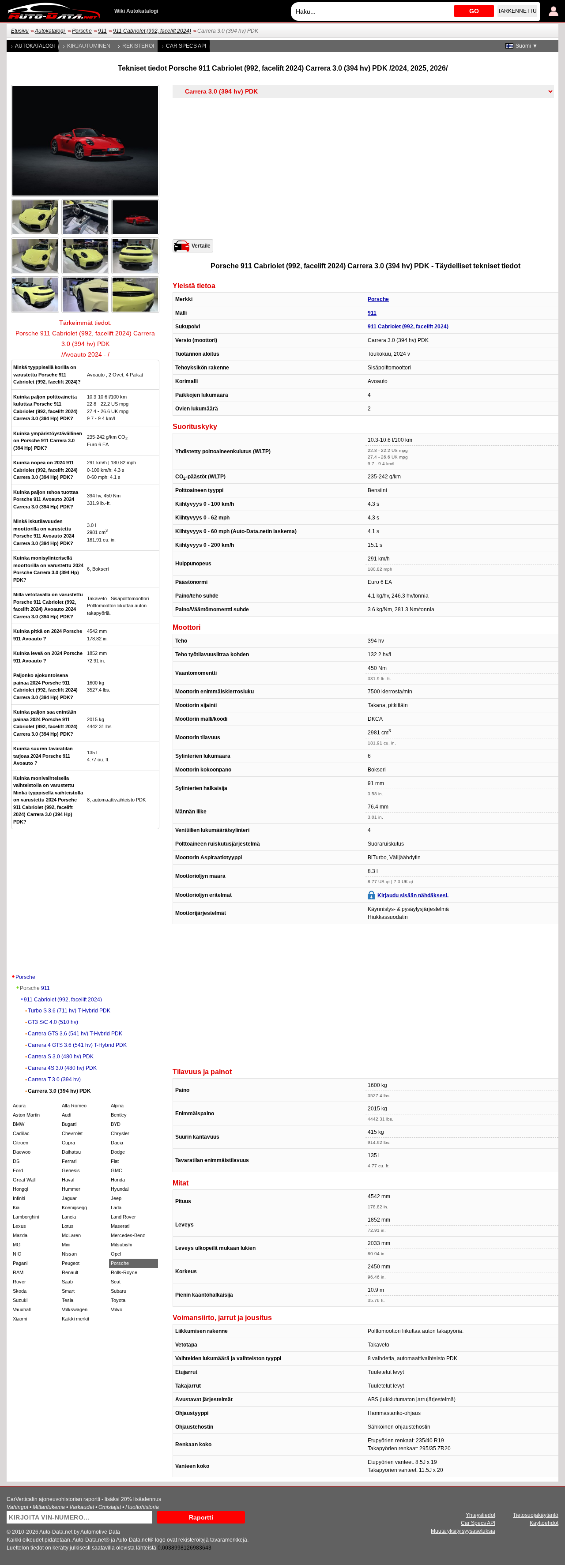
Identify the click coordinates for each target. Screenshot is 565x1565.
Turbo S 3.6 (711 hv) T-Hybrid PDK (69, 1011)
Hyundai (119, 1189)
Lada (116, 1207)
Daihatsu (71, 1152)
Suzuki (20, 1300)
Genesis (71, 1170)
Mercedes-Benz (128, 1235)
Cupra (68, 1142)
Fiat (115, 1161)
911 (102, 31)
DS (16, 1161)
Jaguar (69, 1198)
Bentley (119, 1114)
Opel (116, 1254)
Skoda (19, 1291)
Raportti (201, 1517)
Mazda (20, 1235)
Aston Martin (26, 1114)
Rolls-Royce (124, 1272)
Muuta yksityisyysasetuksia (463, 1531)
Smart (68, 1291)
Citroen (20, 1142)
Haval (68, 1179)
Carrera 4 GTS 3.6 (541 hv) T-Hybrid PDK (77, 1045)
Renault (70, 1272)
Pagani (20, 1263)
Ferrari (69, 1161)
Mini (66, 1244)
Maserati (120, 1226)
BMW (18, 1124)
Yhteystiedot (480, 1515)
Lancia (69, 1216)
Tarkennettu (517, 11)
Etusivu (20, 31)
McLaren (71, 1235)
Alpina (117, 1105)
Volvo (116, 1309)
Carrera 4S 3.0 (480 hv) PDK (62, 1068)
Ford (18, 1170)
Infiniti (19, 1198)
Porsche (82, 31)
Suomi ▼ (527, 46)
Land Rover (123, 1216)
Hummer (71, 1189)
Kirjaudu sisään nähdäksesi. (412, 895)
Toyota (118, 1300)
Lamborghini (26, 1216)
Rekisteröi (138, 46)
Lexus (19, 1226)
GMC (116, 1170)
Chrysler (120, 1133)
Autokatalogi (50, 31)
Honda (118, 1179)
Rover (19, 1281)
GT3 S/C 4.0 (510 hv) (53, 1022)
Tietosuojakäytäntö (535, 1515)
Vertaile (201, 246)
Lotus (68, 1226)
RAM (18, 1272)
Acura (19, 1105)
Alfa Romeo (74, 1105)
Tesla (67, 1300)
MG (17, 1244)
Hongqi (20, 1189)
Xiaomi (20, 1318)
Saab (67, 1281)
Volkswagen (74, 1309)
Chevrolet (72, 1133)
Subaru (118, 1291)
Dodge (118, 1152)
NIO (17, 1254)
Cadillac (21, 1133)
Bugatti (69, 1124)
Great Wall (24, 1179)
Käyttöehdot (544, 1523)
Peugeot (70, 1263)
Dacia (117, 1142)
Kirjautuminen (88, 46)
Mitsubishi (121, 1244)
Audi (66, 1114)
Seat (116, 1281)
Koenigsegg (74, 1207)
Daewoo (21, 1152)
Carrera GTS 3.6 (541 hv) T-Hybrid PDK (75, 1034)
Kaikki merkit (75, 1318)
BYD (116, 1124)
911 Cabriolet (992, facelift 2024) (152, 31)
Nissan (69, 1254)
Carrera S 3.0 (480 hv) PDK (61, 1056)
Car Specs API (186, 46)
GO (474, 11)
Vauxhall (21, 1309)
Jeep (116, 1198)
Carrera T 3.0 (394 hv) (54, 1079)
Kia (16, 1207)
